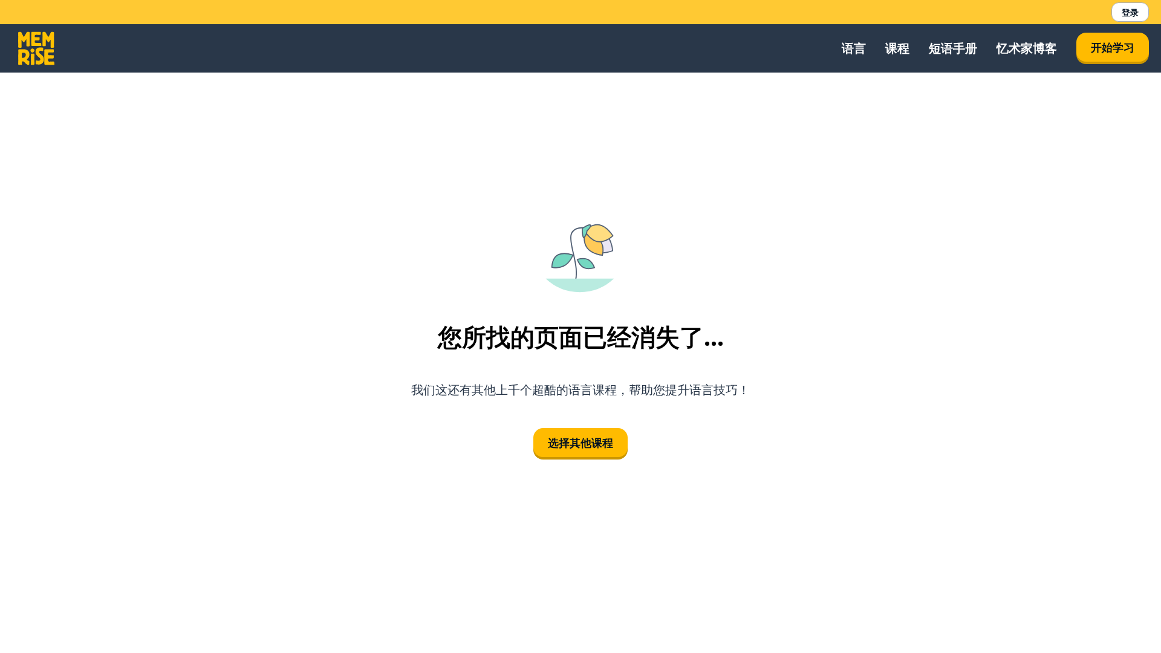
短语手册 (953, 48)
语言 (854, 48)
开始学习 (1112, 47)
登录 (1130, 12)
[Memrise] (36, 48)
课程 (897, 48)
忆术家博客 (1027, 48)
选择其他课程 (580, 442)
